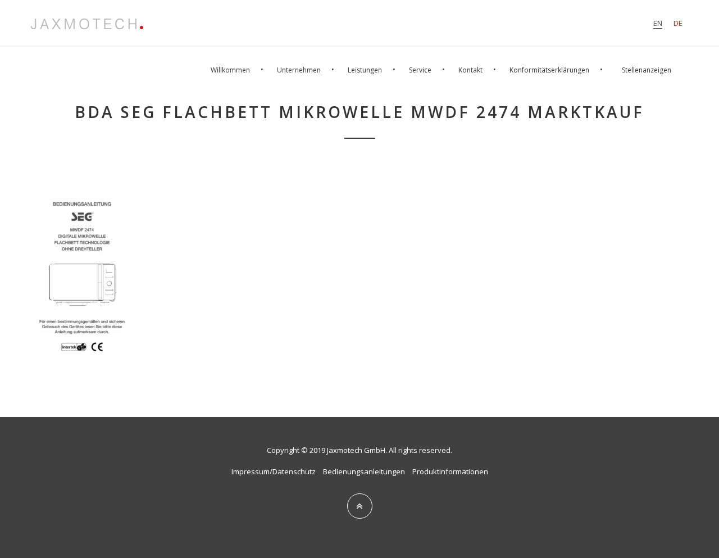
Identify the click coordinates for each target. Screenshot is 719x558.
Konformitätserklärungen (549, 70)
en (657, 23)
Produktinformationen (450, 471)
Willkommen (230, 70)
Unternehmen (299, 70)
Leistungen (365, 70)
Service (420, 70)
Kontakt (470, 70)
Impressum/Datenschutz (273, 471)
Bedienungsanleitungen (364, 471)
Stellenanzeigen (646, 70)
